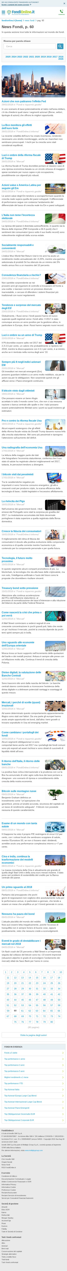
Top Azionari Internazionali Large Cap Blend (23, 1102)
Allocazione (6, 1240)
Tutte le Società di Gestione (12, 1232)
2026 (60, 59)
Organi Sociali (7, 1162)
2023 (19, 56)
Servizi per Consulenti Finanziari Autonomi (17, 1198)
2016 (60, 56)
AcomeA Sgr (6, 1221)
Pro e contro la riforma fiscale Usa (22, 420)
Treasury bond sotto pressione (20, 588)
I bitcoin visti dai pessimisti (17, 474)
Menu (3, 14)
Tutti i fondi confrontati (10, 1262)
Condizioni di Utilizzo (9, 1176)
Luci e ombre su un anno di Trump (22, 335)
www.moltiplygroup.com (34, 1150)
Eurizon (4, 1226)
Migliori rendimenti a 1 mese (16, 1077)
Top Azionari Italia (11, 1090)
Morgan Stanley (7, 1218)
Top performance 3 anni (14, 1065)
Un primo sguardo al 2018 (17, 887)
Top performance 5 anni (14, 1071)
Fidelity (4, 1229)
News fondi (6, 1165)
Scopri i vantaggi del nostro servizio (15, 4)
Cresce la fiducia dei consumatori (21, 531)
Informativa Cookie (9, 1187)
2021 (31, 56)
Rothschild (6, 1215)
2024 (14, 56)
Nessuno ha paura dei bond (18, 914)
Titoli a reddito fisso (9, 1257)
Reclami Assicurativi (9, 1193)
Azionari (5, 1246)
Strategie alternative (9, 1254)
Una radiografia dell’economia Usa (22, 447)
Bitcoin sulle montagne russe (19, 791)
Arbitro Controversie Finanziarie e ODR (16, 1182)
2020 (37, 56)
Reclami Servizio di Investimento (14, 1195)
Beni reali (5, 1248)
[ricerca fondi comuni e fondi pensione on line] (21, 12)
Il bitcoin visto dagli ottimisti (18, 390)
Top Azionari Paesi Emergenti (16, 1108)
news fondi (29, 20)
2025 (8, 56)
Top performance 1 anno (14, 1059)
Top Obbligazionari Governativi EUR (19, 1114)
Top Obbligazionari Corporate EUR (19, 1120)
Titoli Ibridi (5, 1259)
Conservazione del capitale (12, 1251)
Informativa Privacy (9, 1184)
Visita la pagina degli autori (33, 1035)
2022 (25, 56)
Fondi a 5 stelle (10, 1053)
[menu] (3, 12)
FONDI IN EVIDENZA (13, 1047)
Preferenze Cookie (9, 1190)
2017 (55, 56)
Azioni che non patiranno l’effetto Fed (24, 101)
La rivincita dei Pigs (13, 501)
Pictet (4, 1223)
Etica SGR (6, 1210)
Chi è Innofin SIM (8, 1159)
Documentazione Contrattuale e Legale (16, 1179)
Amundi (4, 1207)
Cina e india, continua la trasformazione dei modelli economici (17, 859)
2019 (43, 56)
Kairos (4, 1212)
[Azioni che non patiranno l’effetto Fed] (33, 81)
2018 (49, 56)
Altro (3, 1243)
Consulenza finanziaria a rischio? (21, 275)
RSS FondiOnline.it (9, 1167)
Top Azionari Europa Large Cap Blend (20, 1096)
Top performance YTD (13, 1083)
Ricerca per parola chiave (17, 41)
